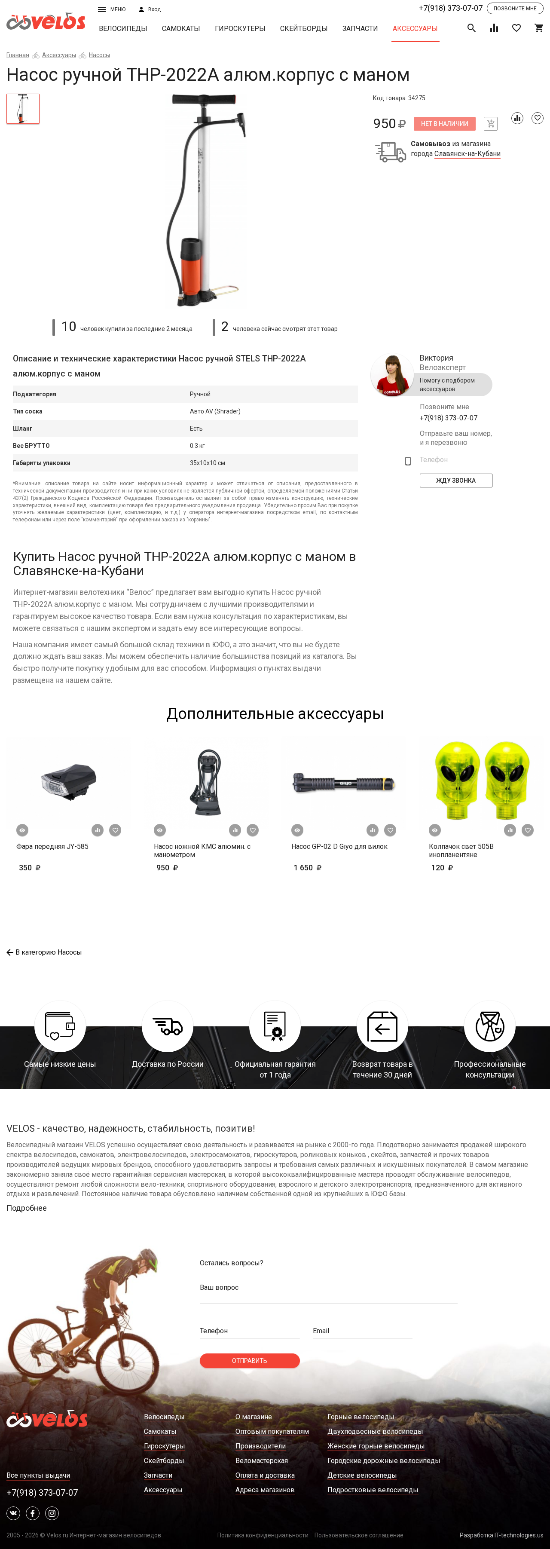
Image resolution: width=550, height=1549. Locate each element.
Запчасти (360, 28)
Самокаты (181, 28)
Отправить (249, 1360)
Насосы (99, 55)
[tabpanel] (206, 201)
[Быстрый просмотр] (22, 830)
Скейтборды (304, 28)
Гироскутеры (240, 28)
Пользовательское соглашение (359, 1535)
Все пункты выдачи (38, 1475)
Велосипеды (123, 28)
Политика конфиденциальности (263, 1535)
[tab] (23, 108)
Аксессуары (415, 28)
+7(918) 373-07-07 (451, 7)
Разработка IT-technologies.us (502, 1535)
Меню (117, 9)
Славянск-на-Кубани (467, 154)
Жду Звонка (456, 480)
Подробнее (26, 1207)
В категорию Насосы (48, 952)
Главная (17, 55)
